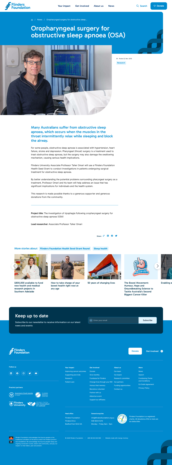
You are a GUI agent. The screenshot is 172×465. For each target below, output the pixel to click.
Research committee (122, 378)
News (111, 5)
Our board (117, 375)
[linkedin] (11, 373)
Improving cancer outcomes (75, 371)
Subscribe (147, 320)
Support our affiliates (97, 400)
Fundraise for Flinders (98, 378)
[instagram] (24, 373)
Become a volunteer (97, 389)
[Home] (32, 20)
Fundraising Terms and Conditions (145, 379)
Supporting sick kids (72, 375)
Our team (117, 371)
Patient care (69, 382)
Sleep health (100, 248)
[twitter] (30, 373)
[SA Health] (28, 395)
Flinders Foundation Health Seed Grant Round (65, 248)
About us (117, 368)
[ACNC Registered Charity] (122, 423)
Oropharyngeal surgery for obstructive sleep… (66, 20)
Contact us (118, 389)
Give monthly (95, 375)
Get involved (94, 368)
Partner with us (95, 393)
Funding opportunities (122, 385)
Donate (160, 5)
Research (68, 378)
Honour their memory (97, 385)
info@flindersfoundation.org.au (102, 418)
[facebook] (17, 373)
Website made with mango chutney (116, 438)
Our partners (118, 382)
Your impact (69, 368)
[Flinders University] (17, 404)
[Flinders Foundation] (17, 6)
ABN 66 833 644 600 (94, 438)
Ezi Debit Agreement (146, 384)
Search (141, 375)
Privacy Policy (144, 388)
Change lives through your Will (101, 382)
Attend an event (96, 396)
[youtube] (36, 373)
